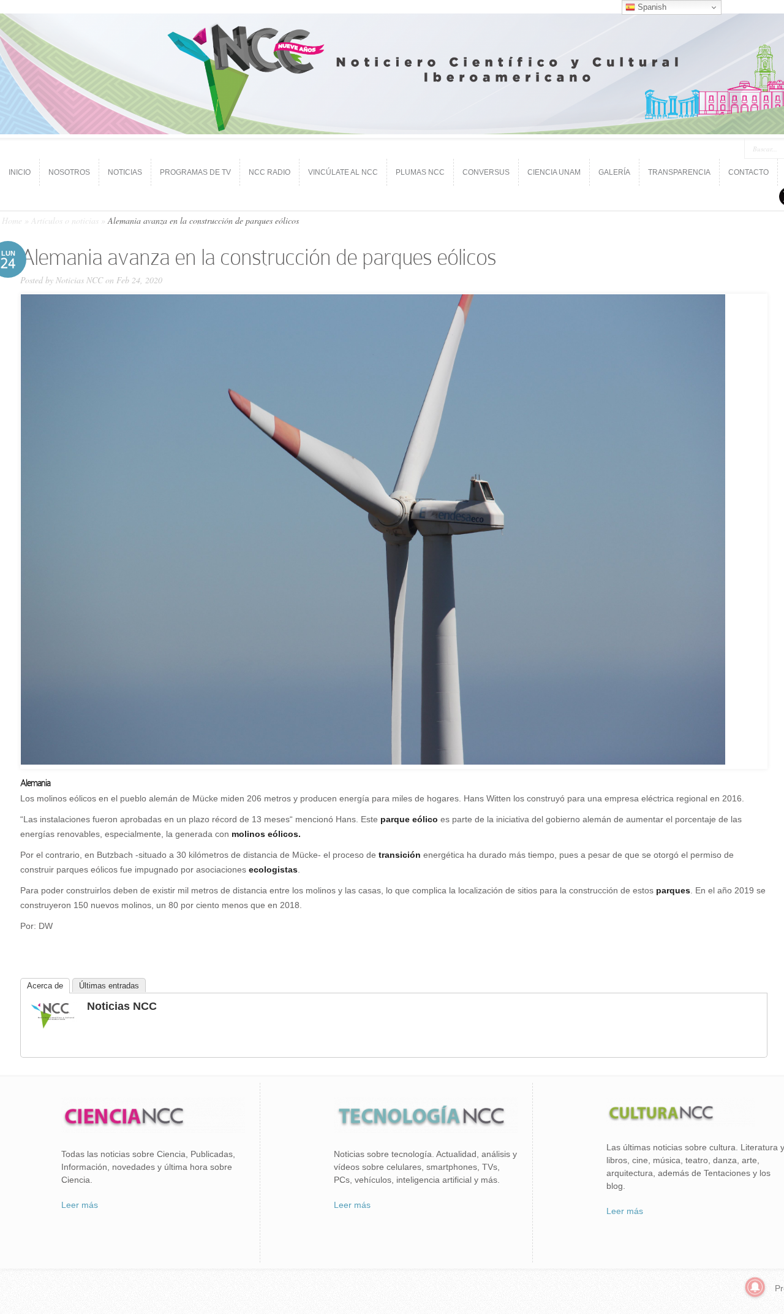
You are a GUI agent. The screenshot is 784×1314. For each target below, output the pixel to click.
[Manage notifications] (755, 1287)
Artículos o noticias (65, 220)
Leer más (79, 1205)
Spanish (650, 7)
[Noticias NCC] (52, 1027)
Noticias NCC (79, 280)
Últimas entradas (109, 985)
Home (12, 220)
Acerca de (45, 985)
